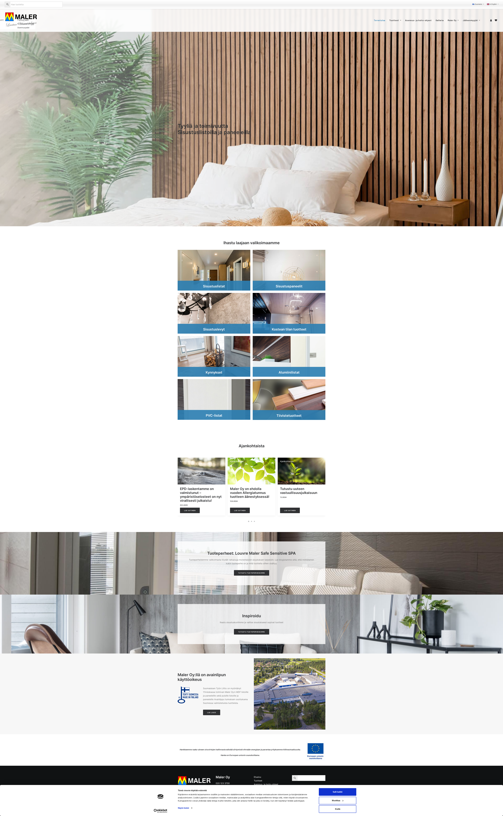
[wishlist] (496, 20)
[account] (491, 20)
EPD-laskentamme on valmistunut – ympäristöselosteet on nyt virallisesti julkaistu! (201, 495)
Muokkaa (336, 800)
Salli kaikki (337, 792)
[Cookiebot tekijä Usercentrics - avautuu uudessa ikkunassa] (160, 811)
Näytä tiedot (183, 808)
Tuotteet (394, 20)
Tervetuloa (379, 20)
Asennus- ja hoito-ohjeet (418, 20)
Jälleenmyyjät (470, 20)
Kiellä (337, 809)
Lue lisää (211, 712)
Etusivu (257, 777)
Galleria (440, 20)
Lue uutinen (190, 510)
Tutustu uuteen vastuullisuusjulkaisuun (298, 491)
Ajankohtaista (186, 461)
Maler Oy (452, 20)
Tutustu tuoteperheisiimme (251, 573)
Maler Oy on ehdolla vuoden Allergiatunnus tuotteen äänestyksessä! (249, 493)
